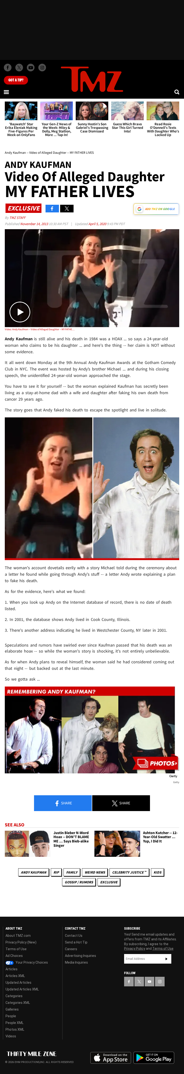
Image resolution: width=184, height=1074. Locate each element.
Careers (71, 949)
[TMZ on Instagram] (42, 67)
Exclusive (108, 882)
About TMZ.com (18, 936)
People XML (14, 1023)
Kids (157, 872)
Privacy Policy (134, 948)
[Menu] (6, 92)
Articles (11, 969)
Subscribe (166, 959)
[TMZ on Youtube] (30, 67)
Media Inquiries (76, 962)
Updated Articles (18, 982)
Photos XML (15, 1029)
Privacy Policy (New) (21, 942)
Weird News (95, 872)
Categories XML (18, 1003)
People (11, 1016)
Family (71, 872)
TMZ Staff (17, 217)
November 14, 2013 (34, 224)
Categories (14, 996)
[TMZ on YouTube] (149, 981)
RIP (56, 872)
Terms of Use (16, 949)
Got (15, 80)
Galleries (12, 1009)
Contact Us (73, 936)
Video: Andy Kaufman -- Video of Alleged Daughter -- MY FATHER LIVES (40, 329)
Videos (11, 1036)
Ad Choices (14, 956)
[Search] (177, 92)
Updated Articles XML (22, 989)
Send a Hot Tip (76, 942)
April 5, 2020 (97, 224)
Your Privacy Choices (31, 962)
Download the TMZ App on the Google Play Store (153, 1058)
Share (66, 803)
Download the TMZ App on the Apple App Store (110, 1058)
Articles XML (15, 976)
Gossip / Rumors (79, 882)
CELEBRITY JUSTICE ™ (129, 872)
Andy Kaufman (33, 872)
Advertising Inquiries (80, 956)
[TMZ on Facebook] (8, 67)
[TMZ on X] (19, 67)
